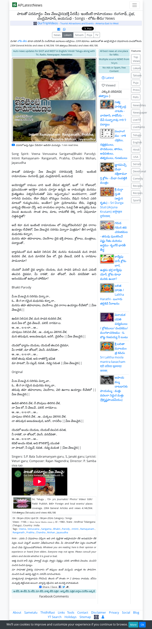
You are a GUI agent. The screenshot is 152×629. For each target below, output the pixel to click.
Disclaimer (98, 612)
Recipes (137, 186)
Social (126, 612)
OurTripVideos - (78, 23)
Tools (70, 612)
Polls (136, 97)
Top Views (136, 59)
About (17, 612)
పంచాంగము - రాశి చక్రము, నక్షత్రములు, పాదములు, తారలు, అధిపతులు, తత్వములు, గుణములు (113, 144)
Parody (66, 529)
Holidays (71, 617)
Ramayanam (87, 529)
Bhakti (56, 529)
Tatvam (79, 35)
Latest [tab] (109, 78)
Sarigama (46, 529)
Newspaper (137, 112)
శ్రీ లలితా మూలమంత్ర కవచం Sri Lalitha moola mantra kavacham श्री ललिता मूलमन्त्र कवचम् (113, 357)
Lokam (68, 35)
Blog (136, 612)
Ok (142, 624)
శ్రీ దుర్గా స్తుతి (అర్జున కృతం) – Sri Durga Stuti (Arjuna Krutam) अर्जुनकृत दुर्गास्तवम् (111, 202)
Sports (137, 200)
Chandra (40, 532)
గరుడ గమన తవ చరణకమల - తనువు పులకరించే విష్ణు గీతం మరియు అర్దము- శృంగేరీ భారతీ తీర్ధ (114, 236)
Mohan (51, 532)
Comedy (137, 178)
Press (136, 90)
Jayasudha (62, 532)
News (57, 35)
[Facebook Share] (58, 29)
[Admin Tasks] (103, 617)
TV (96, 35)
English (137, 142)
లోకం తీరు (22, 41)
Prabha (30, 532)
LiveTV (137, 119)
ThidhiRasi (47, 612)
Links (61, 612)
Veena (22, 529)
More (133, 624)
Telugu (137, 135)
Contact (82, 612)
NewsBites (137, 105)
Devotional (137, 171)
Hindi (136, 149)
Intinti (75, 529)
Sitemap (85, 617)
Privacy (114, 612)
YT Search (55, 617)
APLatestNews (29, 5)
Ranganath (19, 532)
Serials (137, 164)
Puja (89, 35)
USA (135, 157)
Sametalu (30, 612)
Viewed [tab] (110, 85)
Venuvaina (33, 529)
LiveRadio (137, 127)
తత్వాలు (103, 96)
